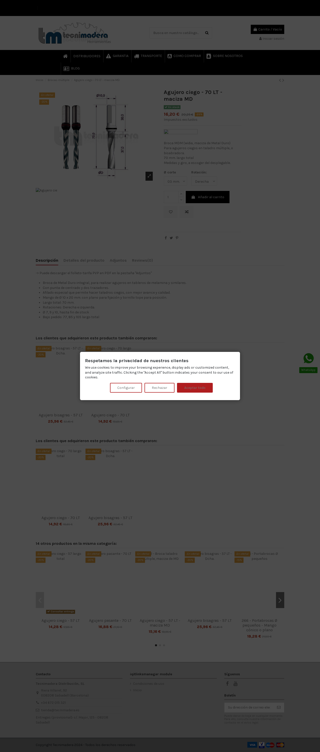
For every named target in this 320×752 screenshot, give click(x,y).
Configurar (126, 388)
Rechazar (159, 388)
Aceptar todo (195, 388)
